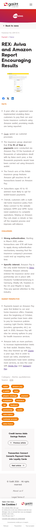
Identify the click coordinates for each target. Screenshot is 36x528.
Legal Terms (17, 497)
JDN (11, 380)
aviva (16, 391)
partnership (7, 410)
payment (24, 396)
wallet (5, 386)
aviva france (8, 424)
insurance (20, 400)
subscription (8, 414)
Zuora (31, 350)
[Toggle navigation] (31, 4)
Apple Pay (13, 365)
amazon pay (17, 386)
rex (4, 405)
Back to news (12, 25)
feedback (14, 405)
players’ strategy (9, 396)
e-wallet (6, 391)
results (19, 410)
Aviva (31, 267)
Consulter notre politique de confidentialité (13, 518)
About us (17, 490)
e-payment (7, 400)
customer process (10, 419)
